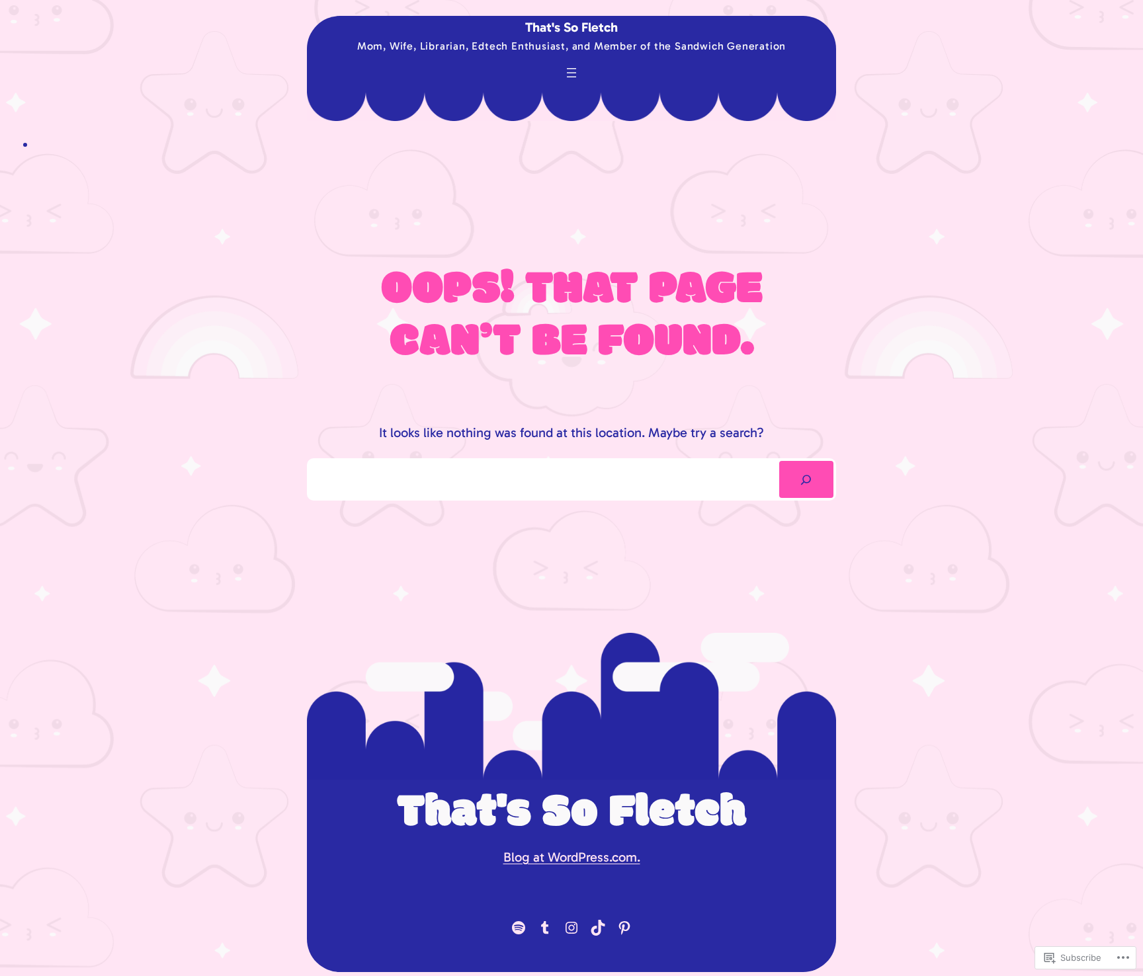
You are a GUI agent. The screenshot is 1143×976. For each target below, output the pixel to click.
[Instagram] (571, 928)
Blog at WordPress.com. (571, 857)
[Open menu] (571, 73)
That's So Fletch (571, 27)
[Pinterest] (624, 928)
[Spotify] (519, 928)
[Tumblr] (545, 928)
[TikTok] (598, 928)
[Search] (806, 479)
